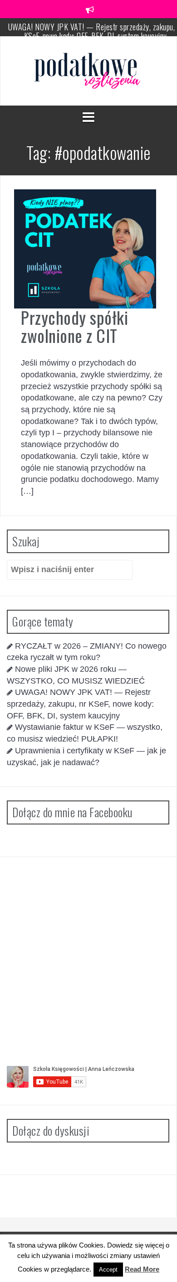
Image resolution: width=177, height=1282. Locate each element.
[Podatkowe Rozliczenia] (88, 70)
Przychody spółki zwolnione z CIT (74, 326)
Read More (142, 1269)
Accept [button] (108, 1269)
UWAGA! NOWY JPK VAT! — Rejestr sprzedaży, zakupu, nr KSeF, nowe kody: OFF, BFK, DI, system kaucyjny (80, 704)
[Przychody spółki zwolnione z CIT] (85, 248)
